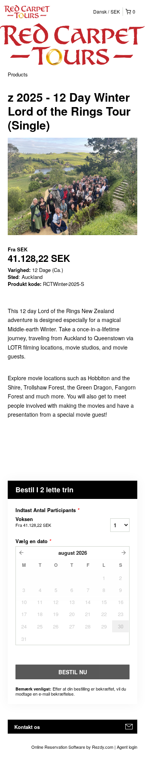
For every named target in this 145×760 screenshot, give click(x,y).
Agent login (127, 747)
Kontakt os (27, 727)
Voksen (33, 522)
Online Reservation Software (58, 747)
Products (18, 74)
